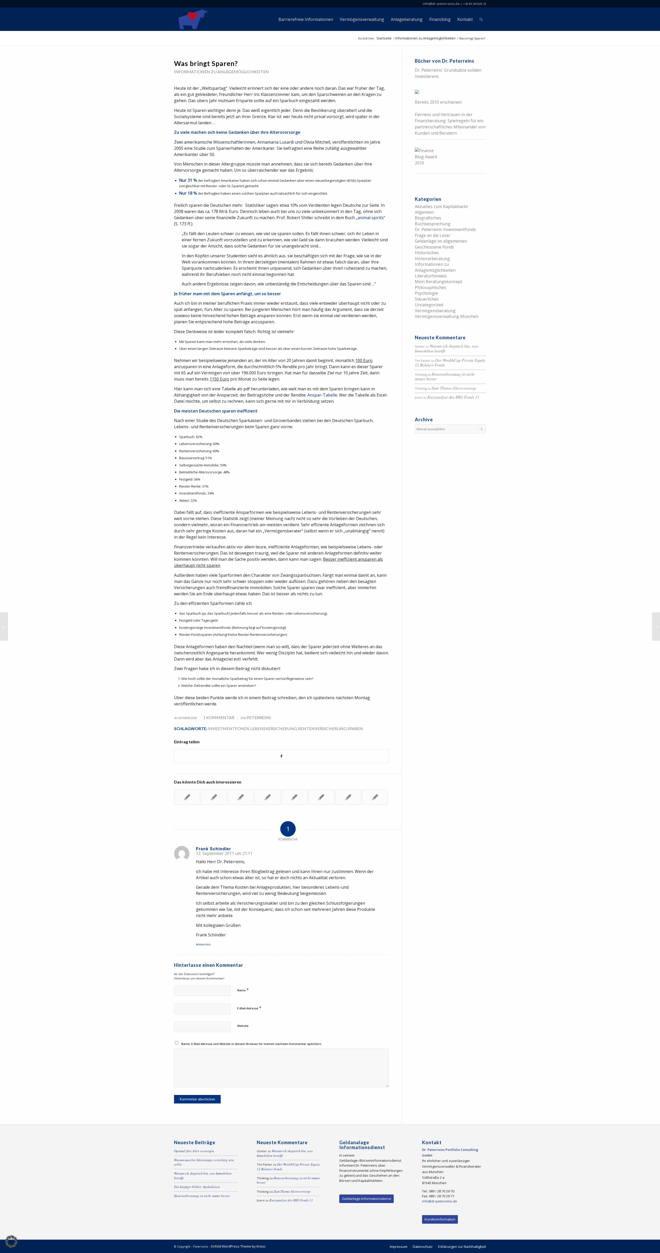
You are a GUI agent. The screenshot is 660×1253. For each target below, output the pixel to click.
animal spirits (371, 217)
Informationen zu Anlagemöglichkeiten (221, 71)
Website (243, 1026)
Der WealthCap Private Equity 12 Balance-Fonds (450, 362)
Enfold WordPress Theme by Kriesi (238, 1246)
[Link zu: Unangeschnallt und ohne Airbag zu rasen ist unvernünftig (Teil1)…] (348, 797)
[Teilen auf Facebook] (281, 756)
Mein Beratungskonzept (438, 281)
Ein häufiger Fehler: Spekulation (197, 1186)
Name (243, 990)
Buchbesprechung (432, 224)
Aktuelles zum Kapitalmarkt (441, 206)
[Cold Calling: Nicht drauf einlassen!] (4, 626)
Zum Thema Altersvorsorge (454, 388)
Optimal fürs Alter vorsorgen (194, 1151)
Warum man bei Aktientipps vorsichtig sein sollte (204, 1162)
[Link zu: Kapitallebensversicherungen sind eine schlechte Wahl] (295, 797)
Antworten (203, 944)
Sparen (355, 728)
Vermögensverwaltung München (446, 316)
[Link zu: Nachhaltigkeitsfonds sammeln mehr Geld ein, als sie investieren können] (241, 797)
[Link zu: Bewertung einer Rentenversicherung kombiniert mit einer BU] (375, 797)
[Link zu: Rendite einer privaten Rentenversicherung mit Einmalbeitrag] (187, 797)
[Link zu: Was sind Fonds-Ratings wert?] (321, 797)
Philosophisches (430, 287)
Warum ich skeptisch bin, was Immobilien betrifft (446, 348)
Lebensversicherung (273, 728)
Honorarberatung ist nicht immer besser (444, 376)
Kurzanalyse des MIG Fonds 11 (453, 397)
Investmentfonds (228, 728)
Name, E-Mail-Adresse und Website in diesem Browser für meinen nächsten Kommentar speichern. (251, 1044)
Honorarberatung (432, 258)
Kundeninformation (440, 1219)
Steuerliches (427, 299)
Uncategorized (429, 305)
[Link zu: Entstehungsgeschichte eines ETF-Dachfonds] (267, 797)
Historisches (427, 252)
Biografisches (428, 218)
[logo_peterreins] (192, 19)
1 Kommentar (218, 717)
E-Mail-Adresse (249, 1008)
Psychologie (426, 293)
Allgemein (424, 212)
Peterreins (259, 717)
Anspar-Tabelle (322, 395)
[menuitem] (305, 19)
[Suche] (481, 19)
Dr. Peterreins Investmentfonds (445, 229)
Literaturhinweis (431, 276)
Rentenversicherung (322, 728)
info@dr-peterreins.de (441, 3)
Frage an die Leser (432, 235)
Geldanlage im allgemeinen (441, 241)
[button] (11, 1241)
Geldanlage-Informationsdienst (366, 1198)
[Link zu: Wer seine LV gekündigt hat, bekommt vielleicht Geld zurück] (214, 797)
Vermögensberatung (435, 311)
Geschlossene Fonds (434, 247)
